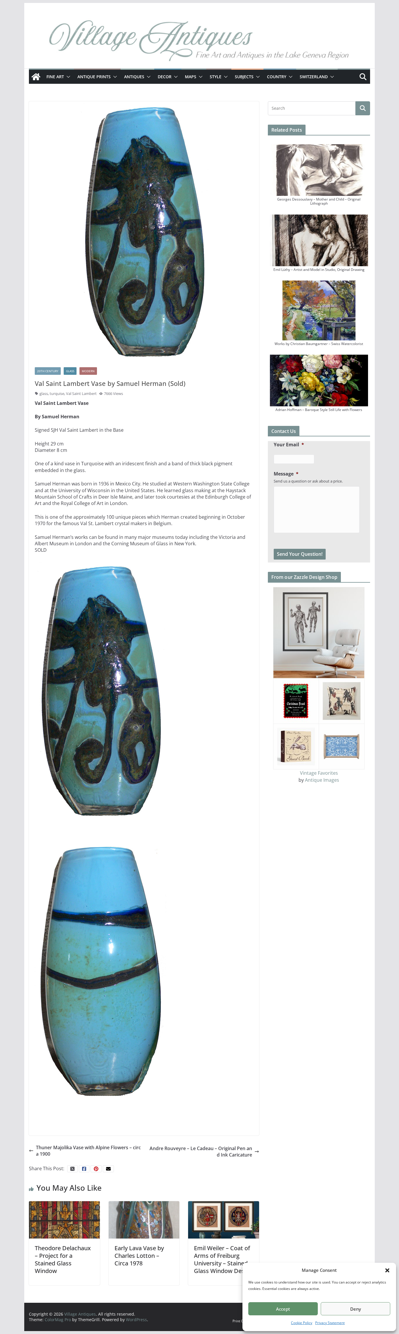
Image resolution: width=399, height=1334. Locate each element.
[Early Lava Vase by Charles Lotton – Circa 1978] (144, 1219)
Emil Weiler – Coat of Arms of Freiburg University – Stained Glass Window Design (223, 1259)
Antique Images (322, 780)
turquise (57, 393)
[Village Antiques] (199, 42)
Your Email (289, 445)
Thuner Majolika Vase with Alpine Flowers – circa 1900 (88, 1150)
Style (215, 76)
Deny (355, 1309)
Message (286, 474)
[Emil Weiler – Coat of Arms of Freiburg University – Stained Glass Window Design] (223, 1219)
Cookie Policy (301, 1322)
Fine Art (55, 76)
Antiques (134, 76)
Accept (283, 1309)
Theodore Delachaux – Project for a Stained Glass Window (63, 1259)
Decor (164, 76)
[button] (387, 1270)
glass (43, 393)
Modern (88, 371)
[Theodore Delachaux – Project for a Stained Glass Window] (64, 1219)
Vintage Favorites (319, 773)
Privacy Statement (330, 1322)
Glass (70, 371)
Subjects (244, 76)
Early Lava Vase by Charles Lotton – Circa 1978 (139, 1255)
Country (276, 76)
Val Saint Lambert (81, 393)
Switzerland (314, 76)
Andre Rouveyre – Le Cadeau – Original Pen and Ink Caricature (201, 1151)
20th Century (47, 371)
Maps (190, 76)
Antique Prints (94, 76)
